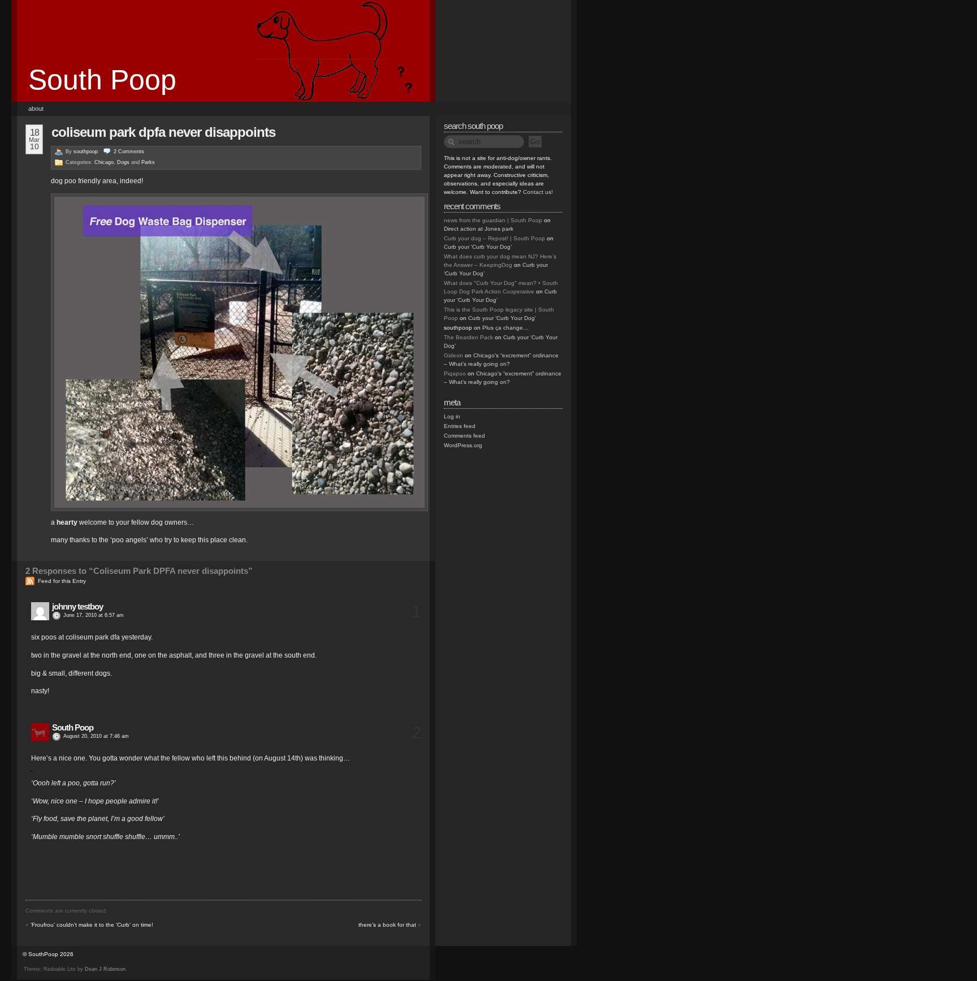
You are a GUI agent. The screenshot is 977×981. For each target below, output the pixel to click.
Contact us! (538, 192)
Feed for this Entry (62, 581)
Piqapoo (455, 373)
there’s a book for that (387, 925)
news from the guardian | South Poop (493, 220)
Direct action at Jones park (478, 229)
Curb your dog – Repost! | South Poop (494, 238)
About (36, 108)
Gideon (453, 355)
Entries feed (459, 426)
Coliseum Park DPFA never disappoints (163, 132)
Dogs (123, 162)
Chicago (104, 162)
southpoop (86, 151)
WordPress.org (463, 445)
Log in (452, 416)
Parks (148, 162)
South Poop (102, 80)
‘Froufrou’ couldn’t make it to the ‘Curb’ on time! (92, 925)
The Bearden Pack (468, 337)
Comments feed (464, 436)
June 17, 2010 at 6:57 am (93, 615)
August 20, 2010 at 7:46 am (96, 736)
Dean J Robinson (105, 969)
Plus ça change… (505, 328)
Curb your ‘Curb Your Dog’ (478, 247)
